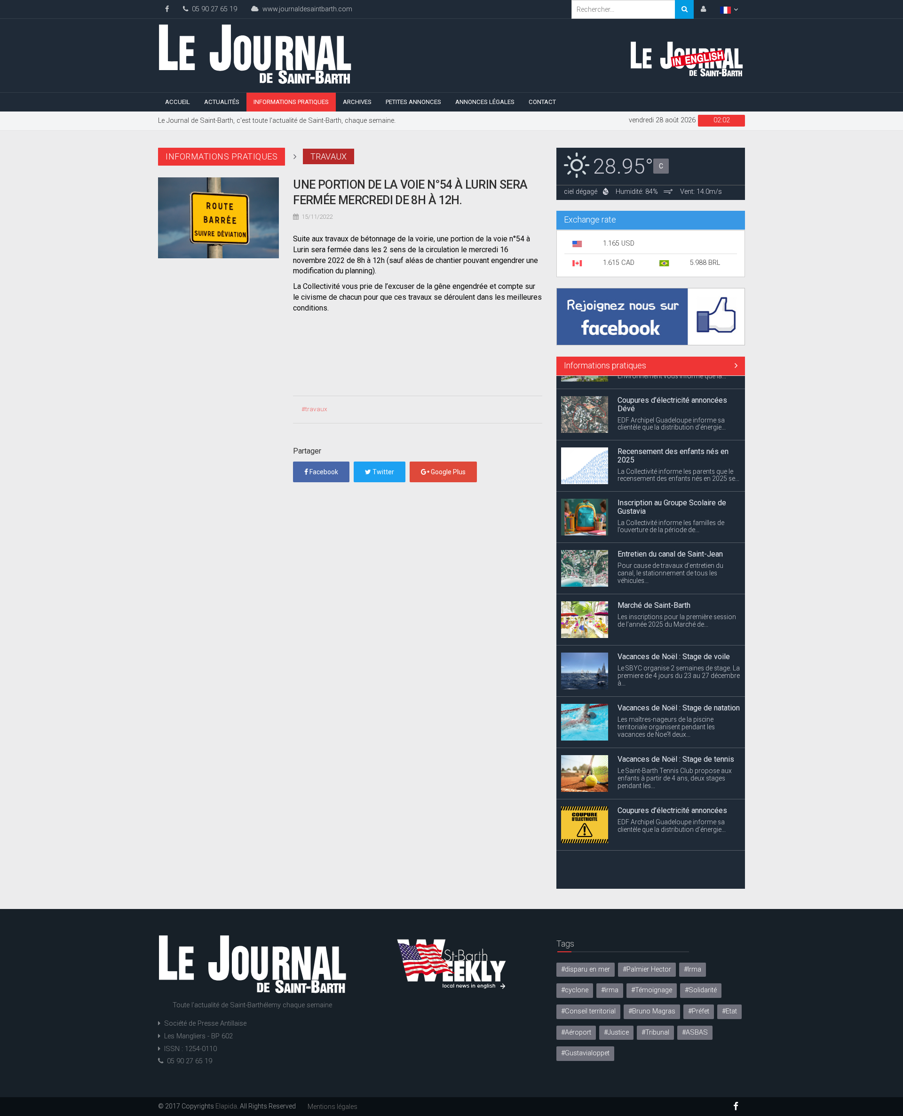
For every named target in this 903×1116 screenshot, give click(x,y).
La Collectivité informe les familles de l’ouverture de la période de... (671, 512)
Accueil (177, 101)
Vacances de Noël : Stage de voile (674, 643)
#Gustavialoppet (585, 1053)
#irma (609, 990)
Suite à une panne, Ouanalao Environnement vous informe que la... (672, 871)
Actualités (221, 101)
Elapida (226, 1106)
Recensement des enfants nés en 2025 (673, 442)
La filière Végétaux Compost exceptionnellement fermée (664, 852)
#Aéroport (576, 1032)
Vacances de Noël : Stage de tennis (676, 745)
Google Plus (447, 472)
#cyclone (574, 990)
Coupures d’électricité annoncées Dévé (672, 391)
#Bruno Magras (651, 1011)
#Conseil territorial (588, 1011)
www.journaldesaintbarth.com (305, 9)
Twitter (382, 472)
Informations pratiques (291, 101)
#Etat (729, 1011)
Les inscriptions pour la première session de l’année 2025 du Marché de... (677, 606)
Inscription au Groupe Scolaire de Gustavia (672, 493)
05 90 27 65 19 (212, 9)
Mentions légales (332, 1106)
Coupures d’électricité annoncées (672, 797)
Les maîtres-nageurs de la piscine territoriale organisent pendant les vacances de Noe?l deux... (666, 713)
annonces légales (485, 101)
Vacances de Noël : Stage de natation (679, 694)
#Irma (692, 969)
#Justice (616, 1032)
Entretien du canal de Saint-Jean (670, 540)
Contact (542, 101)
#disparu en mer (585, 969)
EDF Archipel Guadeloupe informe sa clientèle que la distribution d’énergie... (672, 410)
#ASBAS (695, 1032)
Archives (357, 101)
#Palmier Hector (647, 969)
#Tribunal (655, 1032)
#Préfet (698, 1011)
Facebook (323, 472)
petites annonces (413, 101)
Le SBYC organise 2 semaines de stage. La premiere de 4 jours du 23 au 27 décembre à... (679, 662)
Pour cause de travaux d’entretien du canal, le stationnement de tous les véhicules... (670, 559)
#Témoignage (651, 990)
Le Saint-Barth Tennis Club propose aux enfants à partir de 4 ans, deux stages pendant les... (675, 764)
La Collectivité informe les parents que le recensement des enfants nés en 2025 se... (678, 461)
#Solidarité (701, 990)
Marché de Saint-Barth (654, 592)
